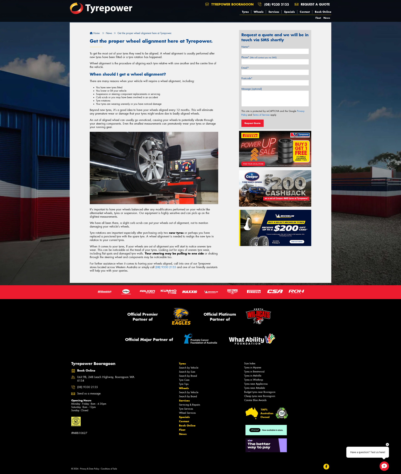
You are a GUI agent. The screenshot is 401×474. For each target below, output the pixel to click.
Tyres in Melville (252, 375)
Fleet (318, 17)
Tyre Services (186, 408)
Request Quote (252, 123)
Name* (245, 46)
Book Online (323, 11)
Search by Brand (188, 376)
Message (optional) (251, 89)
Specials (289, 11)
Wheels (258, 11)
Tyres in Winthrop (253, 379)
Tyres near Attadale (254, 388)
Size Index (249, 363)
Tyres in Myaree (252, 367)
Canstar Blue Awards (255, 400)
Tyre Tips (183, 384)
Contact (305, 11)
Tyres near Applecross (256, 384)
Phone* (259, 57)
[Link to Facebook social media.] (326, 467)
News (326, 17)
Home (96, 33)
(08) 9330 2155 (276, 4)
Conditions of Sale (109, 468)
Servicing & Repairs (189, 404)
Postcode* (246, 78)
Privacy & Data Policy (89, 468)
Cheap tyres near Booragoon (259, 396)
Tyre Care (184, 380)
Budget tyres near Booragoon (259, 392)
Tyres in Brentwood (254, 371)
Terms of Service (261, 114)
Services (273, 11)
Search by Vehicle (188, 367)
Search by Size (187, 371)
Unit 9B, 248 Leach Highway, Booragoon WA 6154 (105, 379)
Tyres (245, 11)
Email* (245, 68)
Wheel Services (187, 413)
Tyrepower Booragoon (232, 4)
